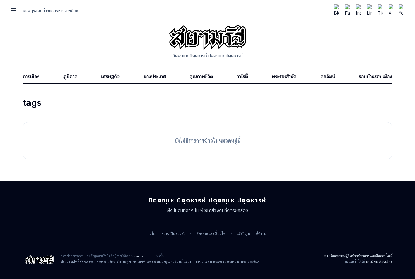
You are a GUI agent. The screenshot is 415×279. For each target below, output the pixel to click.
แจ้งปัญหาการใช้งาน (251, 234)
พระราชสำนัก (284, 77)
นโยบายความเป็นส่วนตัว (167, 234)
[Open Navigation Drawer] (13, 10)
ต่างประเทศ (155, 77)
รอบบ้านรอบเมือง (375, 77)
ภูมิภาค (70, 77)
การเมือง (31, 77)
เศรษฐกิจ (110, 77)
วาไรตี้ (242, 77)
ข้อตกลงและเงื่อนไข (211, 234)
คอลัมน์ (328, 77)
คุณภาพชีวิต (201, 77)
